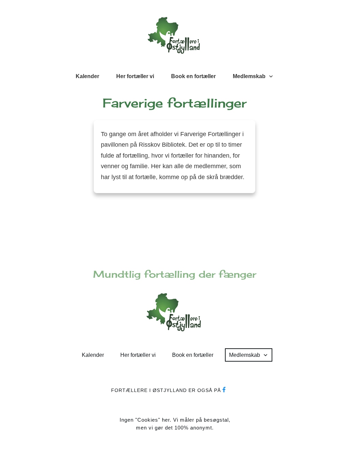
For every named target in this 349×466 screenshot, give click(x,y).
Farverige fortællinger (175, 103)
